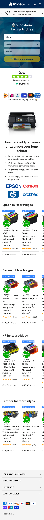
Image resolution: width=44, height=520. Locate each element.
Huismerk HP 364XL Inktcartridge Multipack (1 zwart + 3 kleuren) (28, 368)
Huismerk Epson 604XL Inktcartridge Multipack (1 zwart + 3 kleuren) (10, 237)
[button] (40, 4)
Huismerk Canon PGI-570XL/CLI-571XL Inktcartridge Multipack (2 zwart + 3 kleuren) (10, 304)
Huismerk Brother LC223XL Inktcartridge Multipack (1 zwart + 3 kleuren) (30, 433)
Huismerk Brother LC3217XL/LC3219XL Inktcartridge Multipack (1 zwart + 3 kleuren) (11, 433)
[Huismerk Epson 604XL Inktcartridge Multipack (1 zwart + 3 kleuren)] (11, 218)
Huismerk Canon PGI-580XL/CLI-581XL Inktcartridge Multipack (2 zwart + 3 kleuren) (30, 304)
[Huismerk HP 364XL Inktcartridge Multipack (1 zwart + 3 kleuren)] (30, 349)
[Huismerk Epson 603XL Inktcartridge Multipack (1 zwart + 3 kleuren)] (30, 218)
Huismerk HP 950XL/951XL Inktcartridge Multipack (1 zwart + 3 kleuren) (8, 368)
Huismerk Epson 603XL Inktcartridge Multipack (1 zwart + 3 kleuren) (30, 237)
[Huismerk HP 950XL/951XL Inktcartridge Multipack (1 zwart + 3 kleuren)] (11, 349)
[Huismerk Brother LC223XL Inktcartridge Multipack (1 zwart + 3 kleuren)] (30, 414)
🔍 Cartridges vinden (22, 59)
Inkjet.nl (10, 514)
